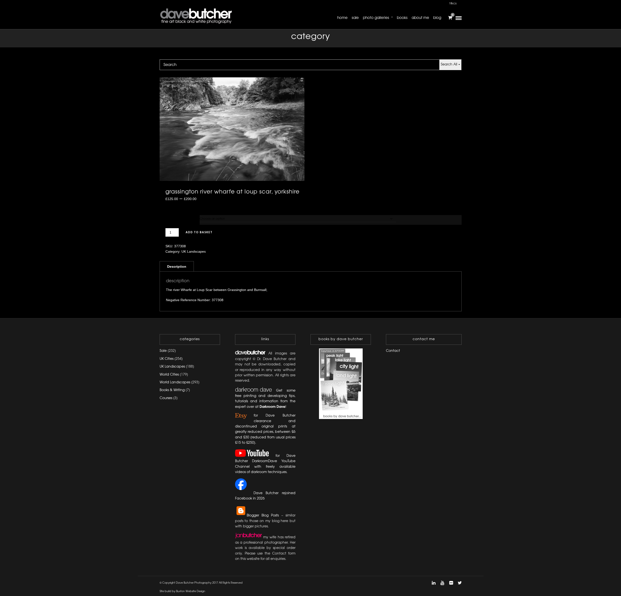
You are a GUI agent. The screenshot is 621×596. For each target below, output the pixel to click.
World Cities (169, 374)
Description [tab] (176, 266)
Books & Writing (172, 390)
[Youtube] (442, 582)
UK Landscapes (193, 251)
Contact (393, 351)
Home (342, 18)
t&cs (453, 3)
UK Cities (166, 359)
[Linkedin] (433, 582)
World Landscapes (175, 382)
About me (420, 18)
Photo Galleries (376, 18)
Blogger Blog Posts (263, 515)
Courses (166, 398)
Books (402, 18)
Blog (437, 18)
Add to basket (199, 232)
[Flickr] (451, 582)
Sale (355, 18)
